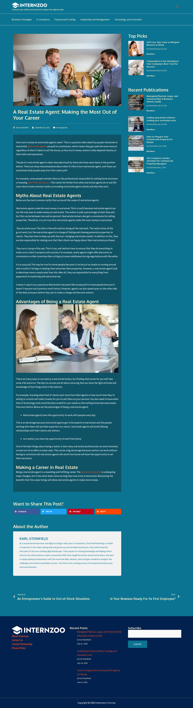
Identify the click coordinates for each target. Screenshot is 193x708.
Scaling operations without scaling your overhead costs (161, 119)
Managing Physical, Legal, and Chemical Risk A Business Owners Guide (162, 99)
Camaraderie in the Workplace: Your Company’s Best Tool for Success (163, 64)
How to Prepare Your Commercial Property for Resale (160, 139)
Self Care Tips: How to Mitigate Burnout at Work (163, 43)
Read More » (151, 54)
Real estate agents (37, 146)
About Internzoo (20, 636)
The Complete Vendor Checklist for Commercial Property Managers (160, 161)
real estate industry (91, 472)
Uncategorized (61, 127)
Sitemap (111, 702)
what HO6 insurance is (39, 182)
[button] (177, 7)
